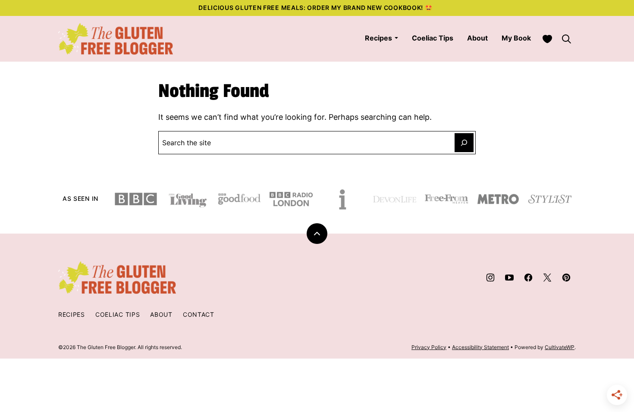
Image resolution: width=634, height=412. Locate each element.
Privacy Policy (428, 347)
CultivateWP (559, 347)
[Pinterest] (566, 277)
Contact (198, 314)
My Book (516, 38)
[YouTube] (509, 277)
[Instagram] (490, 277)
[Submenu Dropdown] (396, 38)
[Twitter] (547, 277)
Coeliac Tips (432, 38)
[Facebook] (528, 277)
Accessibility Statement (480, 347)
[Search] (566, 38)
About (477, 38)
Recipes (378, 38)
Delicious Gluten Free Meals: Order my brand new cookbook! (311, 7)
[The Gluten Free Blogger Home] (115, 39)
